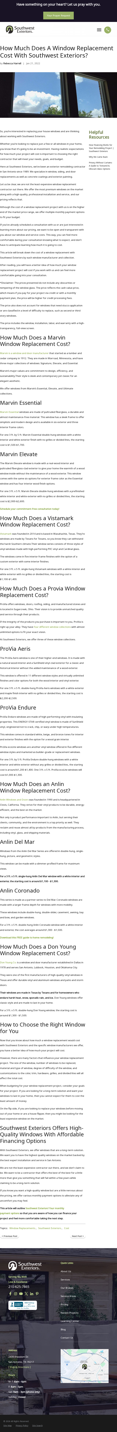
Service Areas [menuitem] (68, 1296)
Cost (66, 1228)
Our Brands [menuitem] (67, 1287)
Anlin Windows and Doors (14, 799)
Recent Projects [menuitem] (69, 1312)
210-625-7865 (18, 1286)
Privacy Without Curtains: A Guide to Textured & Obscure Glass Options (100, 165)
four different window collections (52, 626)
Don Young (6, 962)
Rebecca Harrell (12, 63)
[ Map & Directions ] (19, 1367)
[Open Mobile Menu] (100, 30)
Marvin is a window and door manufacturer (24, 353)
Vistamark (6, 533)
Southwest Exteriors (49, 1228)
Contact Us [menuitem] (67, 1337)
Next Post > (78, 1236)
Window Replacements (22, 1228)
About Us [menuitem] (66, 1271)
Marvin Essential (9, 412)
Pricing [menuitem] (64, 1304)
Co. (14, 962)
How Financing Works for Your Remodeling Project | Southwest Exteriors (101, 148)
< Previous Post (9, 1236)
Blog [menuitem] (63, 1329)
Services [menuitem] (65, 1279)
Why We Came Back (98, 157)
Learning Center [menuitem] (70, 1321)
